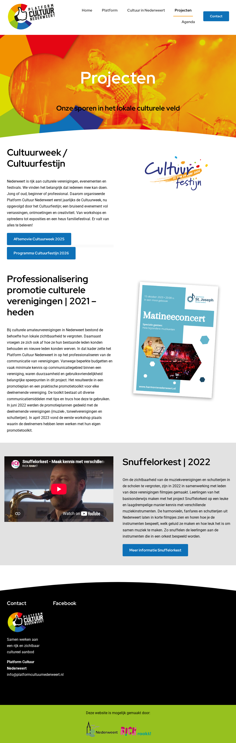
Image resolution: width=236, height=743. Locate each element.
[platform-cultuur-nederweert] (31, 4)
